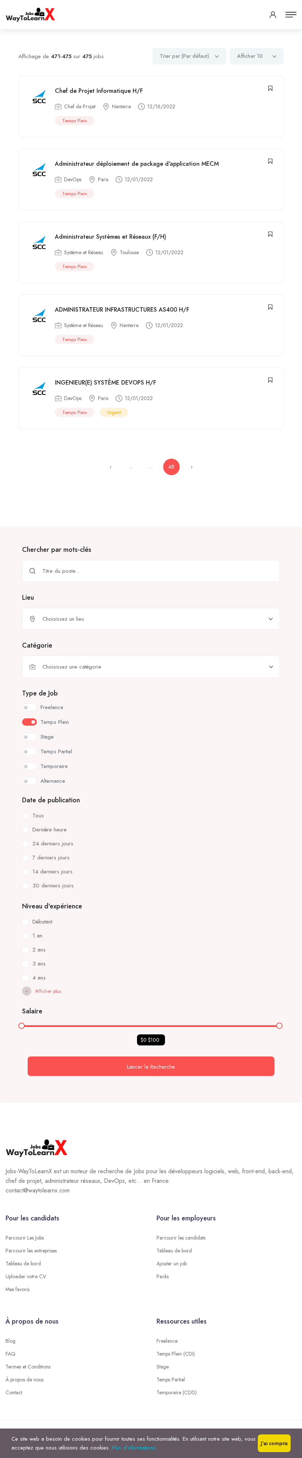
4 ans (39, 977)
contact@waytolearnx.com (38, 1190)
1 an (37, 935)
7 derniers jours (51, 857)
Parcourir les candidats (181, 1237)
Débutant (42, 921)
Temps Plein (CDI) (176, 1353)
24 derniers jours (52, 843)
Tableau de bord (23, 1263)
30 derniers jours (53, 885)
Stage (163, 1366)
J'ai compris (274, 1443)
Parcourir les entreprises (31, 1250)
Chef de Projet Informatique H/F (99, 91)
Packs (163, 1276)
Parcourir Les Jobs (25, 1237)
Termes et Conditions (28, 1366)
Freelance (167, 1341)
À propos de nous (24, 1379)
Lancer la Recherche (151, 1067)
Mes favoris (17, 1289)
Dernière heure (49, 829)
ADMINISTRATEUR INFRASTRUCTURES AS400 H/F (122, 309)
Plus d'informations (134, 1448)
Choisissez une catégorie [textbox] (71, 667)
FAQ (10, 1353)
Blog (10, 1341)
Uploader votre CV (26, 1276)
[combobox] (151, 667)
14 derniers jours (52, 871)
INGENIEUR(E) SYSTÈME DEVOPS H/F (105, 382)
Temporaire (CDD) (177, 1392)
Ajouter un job (172, 1263)
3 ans (39, 963)
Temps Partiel (171, 1379)
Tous (38, 815)
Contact (14, 1392)
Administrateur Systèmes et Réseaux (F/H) (110, 236)
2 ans (39, 949)
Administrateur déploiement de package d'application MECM (137, 164)
